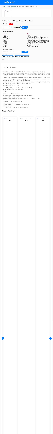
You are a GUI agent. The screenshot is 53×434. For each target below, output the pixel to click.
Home (4, 6)
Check (25, 51)
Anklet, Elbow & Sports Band (22, 56)
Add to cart (17, 27)
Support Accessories (11, 6)
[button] (50, 10)
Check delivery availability (8, 49)
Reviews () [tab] (13, 67)
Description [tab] (5, 67)
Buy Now (24, 27)
